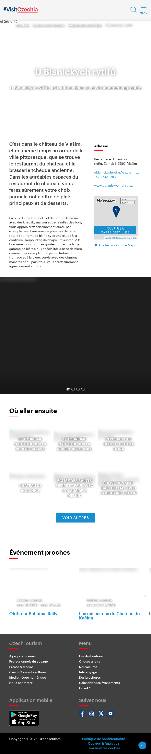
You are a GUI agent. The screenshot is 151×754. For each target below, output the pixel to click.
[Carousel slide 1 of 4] (68, 389)
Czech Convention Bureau (29, 672)
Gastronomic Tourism (49, 25)
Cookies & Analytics (103, 743)
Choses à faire (89, 661)
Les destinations (91, 656)
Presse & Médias (21, 667)
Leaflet (108, 237)
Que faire (23, 25)
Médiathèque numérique (27, 677)
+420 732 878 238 (107, 177)
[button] (133, 10)
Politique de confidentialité (103, 739)
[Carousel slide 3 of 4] (78, 389)
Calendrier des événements (99, 682)
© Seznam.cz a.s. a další (125, 237)
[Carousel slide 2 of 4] (73, 389)
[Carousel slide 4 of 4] (83, 389)
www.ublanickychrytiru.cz (113, 185)
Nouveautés (88, 667)
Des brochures (90, 677)
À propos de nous (22, 656)
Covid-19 (85, 688)
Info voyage (88, 672)
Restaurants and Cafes (85, 25)
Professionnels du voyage (28, 661)
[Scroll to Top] (142, 745)
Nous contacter (20, 682)
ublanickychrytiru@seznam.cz (116, 172)
